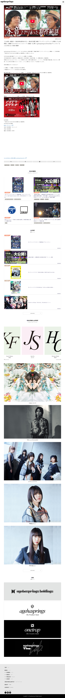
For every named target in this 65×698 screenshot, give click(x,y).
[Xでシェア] (11, 161)
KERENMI (12, 165)
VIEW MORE (32, 313)
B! (54, 161)
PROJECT (8, 677)
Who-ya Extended (32, 440)
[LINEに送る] (40, 161)
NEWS (6, 670)
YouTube (17, 165)
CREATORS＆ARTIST (9, 681)
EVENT (8, 679)
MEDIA (8, 674)
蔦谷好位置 (22, 165)
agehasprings (7, 165)
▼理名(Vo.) (32, 523)
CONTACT (7, 687)
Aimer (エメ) (32, 403)
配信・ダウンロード (8, 125)
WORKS (8, 672)
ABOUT (6, 684)
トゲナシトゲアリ (32, 481)
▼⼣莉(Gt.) (32, 565)
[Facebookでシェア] (25, 161)
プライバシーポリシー (8, 690)
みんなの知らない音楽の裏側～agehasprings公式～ (14, 158)
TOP (6, 667)
